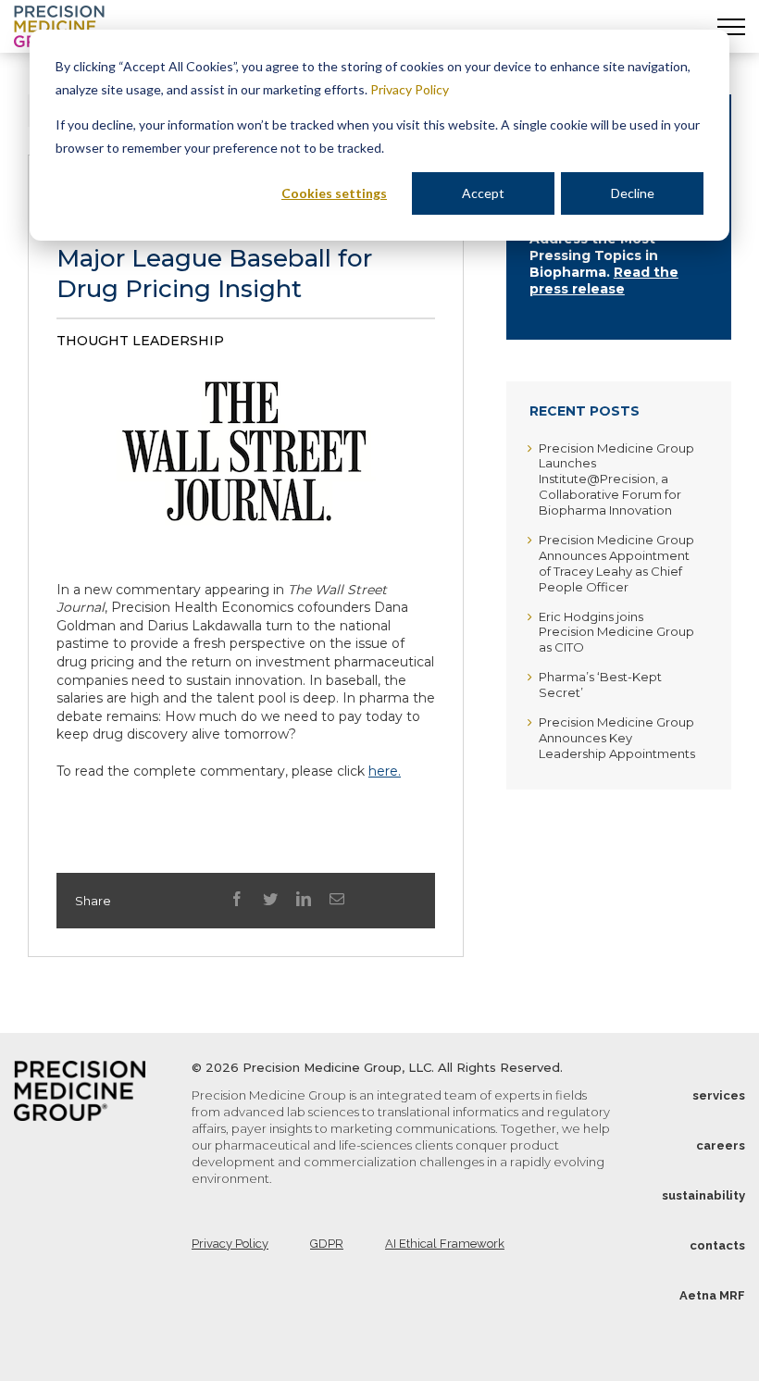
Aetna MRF (712, 1295)
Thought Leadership (140, 340)
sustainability (703, 1195)
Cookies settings (334, 193)
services (718, 1095)
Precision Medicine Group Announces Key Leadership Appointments (617, 738)
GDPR (326, 1244)
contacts (717, 1245)
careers (720, 1145)
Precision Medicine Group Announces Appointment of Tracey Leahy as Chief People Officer (616, 563)
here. (384, 771)
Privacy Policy (409, 89)
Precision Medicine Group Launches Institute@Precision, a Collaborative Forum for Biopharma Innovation (616, 479)
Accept (483, 193)
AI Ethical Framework (444, 1244)
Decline (632, 193)
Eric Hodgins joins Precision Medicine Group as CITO (616, 632)
